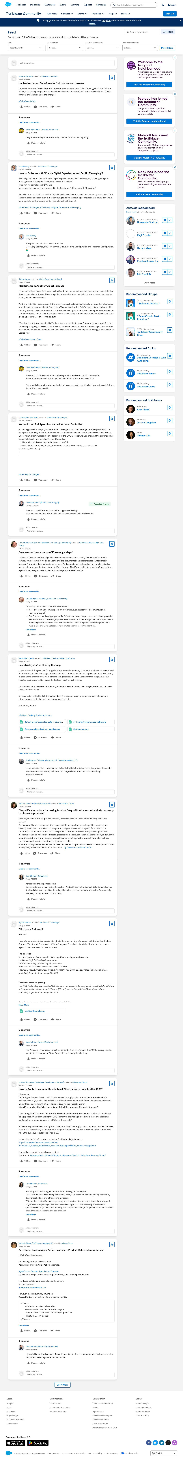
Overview (52, 13)
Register (106, 20)
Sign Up (170, 13)
